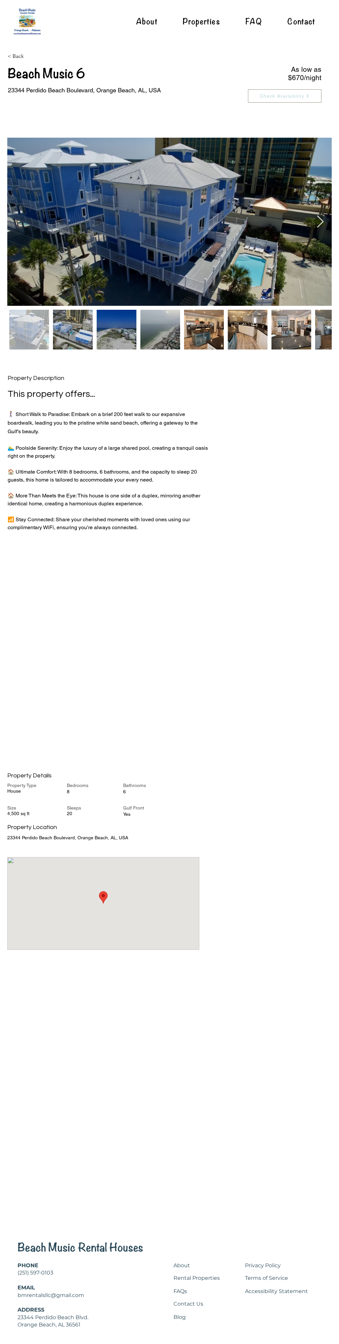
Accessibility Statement (276, 1291)
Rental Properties (196, 1278)
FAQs (180, 1291)
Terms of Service (266, 1278)
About (181, 1265)
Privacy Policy (263, 1265)
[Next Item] (320, 221)
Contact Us (188, 1304)
